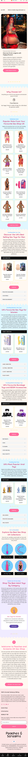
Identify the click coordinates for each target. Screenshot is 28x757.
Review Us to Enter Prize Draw (14, 403)
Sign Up (14, 398)
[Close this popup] (25, 346)
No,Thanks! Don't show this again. (15, 408)
